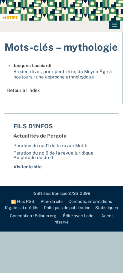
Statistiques (106, 207)
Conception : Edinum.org (33, 215)
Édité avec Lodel (79, 215)
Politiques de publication (67, 207)
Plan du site (52, 201)
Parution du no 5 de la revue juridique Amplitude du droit (53, 155)
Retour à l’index (23, 90)
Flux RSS (25, 201)
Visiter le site (27, 166)
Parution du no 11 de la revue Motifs (51, 145)
